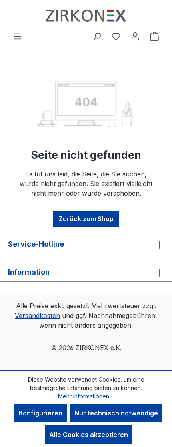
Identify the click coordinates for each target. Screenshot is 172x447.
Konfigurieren (40, 413)
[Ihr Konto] (135, 36)
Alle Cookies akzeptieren (88, 435)
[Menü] (17, 36)
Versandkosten (37, 315)
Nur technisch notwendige (116, 413)
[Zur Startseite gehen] (86, 16)
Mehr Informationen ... (86, 396)
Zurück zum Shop (86, 219)
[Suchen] (96, 36)
